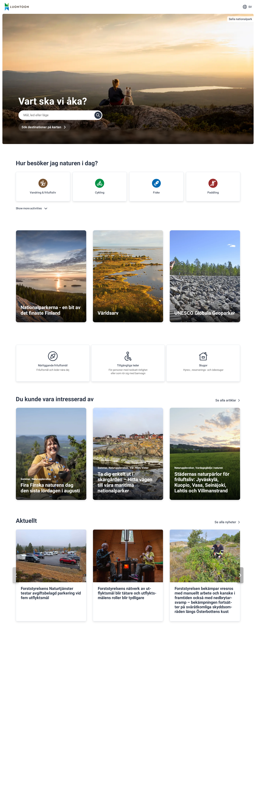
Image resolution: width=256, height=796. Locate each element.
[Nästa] (240, 575)
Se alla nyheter (225, 522)
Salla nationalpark (240, 19)
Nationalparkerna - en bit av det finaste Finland (50, 310)
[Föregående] (16, 575)
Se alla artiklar (225, 400)
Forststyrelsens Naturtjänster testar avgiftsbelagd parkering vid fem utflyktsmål (51, 593)
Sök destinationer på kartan (41, 127)
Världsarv (108, 313)
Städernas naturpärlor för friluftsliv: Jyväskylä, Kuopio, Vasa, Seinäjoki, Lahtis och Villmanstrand (201, 482)
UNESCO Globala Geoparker (204, 313)
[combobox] (60, 115)
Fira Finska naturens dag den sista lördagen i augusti (50, 488)
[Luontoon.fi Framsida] (17, 7)
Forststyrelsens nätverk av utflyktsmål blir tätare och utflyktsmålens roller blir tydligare (127, 593)
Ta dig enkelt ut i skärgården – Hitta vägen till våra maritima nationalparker (125, 482)
